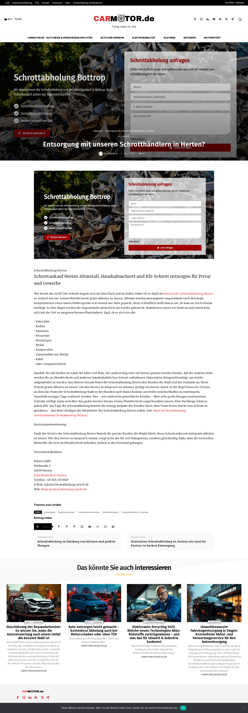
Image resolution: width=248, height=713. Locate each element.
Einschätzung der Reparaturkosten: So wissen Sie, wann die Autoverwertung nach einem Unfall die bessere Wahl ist (34, 632)
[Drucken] (113, 526)
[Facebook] (195, 19)
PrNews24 (112, 153)
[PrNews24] (101, 153)
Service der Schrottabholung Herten (188, 293)
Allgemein (97, 131)
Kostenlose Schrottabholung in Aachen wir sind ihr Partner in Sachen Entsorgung (168, 543)
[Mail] (214, 19)
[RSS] (220, 19)
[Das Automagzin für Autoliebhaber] (124, 18)
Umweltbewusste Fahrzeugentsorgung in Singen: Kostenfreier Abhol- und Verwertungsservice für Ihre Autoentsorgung (214, 634)
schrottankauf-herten (89, 512)
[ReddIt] (97, 526)
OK (183, 707)
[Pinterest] (74, 526)
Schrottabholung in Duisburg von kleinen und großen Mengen (76, 543)
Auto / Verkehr (34, 622)
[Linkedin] (207, 19)
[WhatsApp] (82, 526)
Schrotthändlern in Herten (135, 512)
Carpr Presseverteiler (34, 671)
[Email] (105, 526)
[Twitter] (226, 19)
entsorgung (49, 512)
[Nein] (243, 708)
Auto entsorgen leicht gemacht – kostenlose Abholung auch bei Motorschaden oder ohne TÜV (93, 630)
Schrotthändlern (111, 512)
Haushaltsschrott (66, 512)
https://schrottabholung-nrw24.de (64, 489)
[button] (240, 19)
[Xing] (232, 19)
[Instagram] (201, 19)
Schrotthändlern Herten (50, 475)
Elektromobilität (154, 622)
